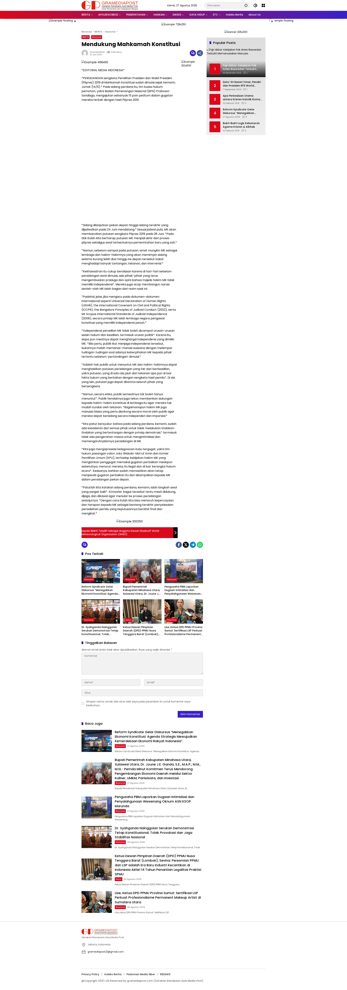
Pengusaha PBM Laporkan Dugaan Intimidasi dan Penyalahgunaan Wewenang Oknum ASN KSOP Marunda (183, 590)
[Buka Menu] (263, 5)
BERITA (85, 37)
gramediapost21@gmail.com (106, 952)
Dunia (128, 619)
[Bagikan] (200, 53)
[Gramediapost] (110, 5)
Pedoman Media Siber (141, 974)
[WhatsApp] (200, 545)
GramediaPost (97, 52)
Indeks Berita (112, 974)
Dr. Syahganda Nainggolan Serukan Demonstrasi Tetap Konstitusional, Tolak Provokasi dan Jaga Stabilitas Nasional (100, 631)
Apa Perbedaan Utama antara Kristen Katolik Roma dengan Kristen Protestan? (241, 97)
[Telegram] (193, 545)
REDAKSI (165, 974)
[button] (246, 5)
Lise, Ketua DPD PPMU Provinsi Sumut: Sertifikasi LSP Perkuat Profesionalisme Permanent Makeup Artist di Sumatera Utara (183, 631)
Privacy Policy (90, 974)
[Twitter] (186, 545)
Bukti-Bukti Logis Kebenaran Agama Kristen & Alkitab (241, 125)
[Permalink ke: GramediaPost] (86, 53)
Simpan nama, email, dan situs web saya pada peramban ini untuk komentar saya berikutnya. (138, 703)
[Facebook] (179, 545)
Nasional (96, 37)
